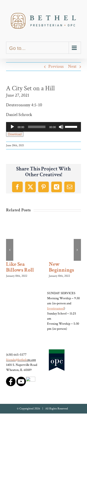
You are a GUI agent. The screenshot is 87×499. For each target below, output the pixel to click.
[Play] (12, 126)
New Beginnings (61, 267)
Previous (56, 66)
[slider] (72, 126)
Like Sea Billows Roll (20, 267)
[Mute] (61, 126)
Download (15, 134)
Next (72, 66)
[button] (9, 249)
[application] (43, 127)
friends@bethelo (17, 358)
